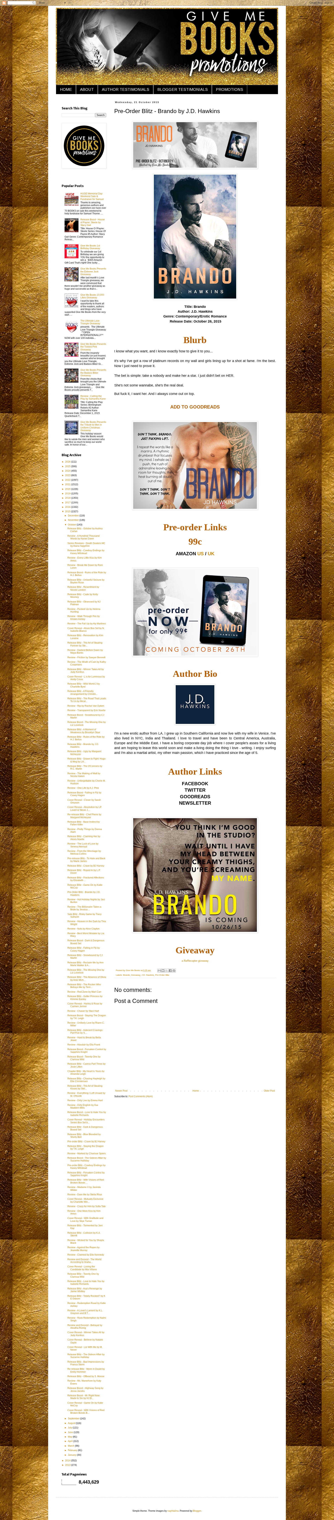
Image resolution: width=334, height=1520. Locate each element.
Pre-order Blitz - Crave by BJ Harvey (86, 1141)
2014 (68, 1460)
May (70, 1436)
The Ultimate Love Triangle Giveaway (90, 322)
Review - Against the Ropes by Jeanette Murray (83, 1248)
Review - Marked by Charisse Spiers (86, 1153)
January (72, 1455)
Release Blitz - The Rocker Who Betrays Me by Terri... (84, 986)
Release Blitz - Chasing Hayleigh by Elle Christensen (86, 1080)
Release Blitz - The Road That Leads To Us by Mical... (86, 700)
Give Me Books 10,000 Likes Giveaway (92, 296)
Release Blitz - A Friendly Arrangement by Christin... (82, 692)
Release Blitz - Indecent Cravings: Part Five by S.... (85, 1031)
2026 (68, 461)
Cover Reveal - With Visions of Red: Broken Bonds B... (86, 1411)
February (73, 1450)
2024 (68, 470)
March (71, 1445)
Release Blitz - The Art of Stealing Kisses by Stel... (84, 1087)
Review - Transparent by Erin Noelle (86, 710)
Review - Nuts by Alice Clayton (83, 928)
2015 (68, 511)
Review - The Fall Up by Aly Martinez (86, 623)
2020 (68, 489)
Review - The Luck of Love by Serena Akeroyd (82, 845)
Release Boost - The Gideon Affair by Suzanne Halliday (86, 1159)
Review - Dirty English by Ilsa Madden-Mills (82, 1106)
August (72, 1423)
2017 (68, 502)
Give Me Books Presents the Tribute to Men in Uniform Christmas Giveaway (93, 426)
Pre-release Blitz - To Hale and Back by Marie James (86, 860)
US (200, 553)
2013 (68, 1465)
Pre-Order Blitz (162, 975)
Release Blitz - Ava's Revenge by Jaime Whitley (84, 1290)
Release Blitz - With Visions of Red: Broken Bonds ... (85, 1181)
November (73, 520)
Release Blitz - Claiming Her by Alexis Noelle (83, 837)
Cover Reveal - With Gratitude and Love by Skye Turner (85, 1219)
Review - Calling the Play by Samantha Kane (93, 397)
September (74, 1418)
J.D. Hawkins (147, 975)
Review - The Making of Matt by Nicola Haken (83, 775)
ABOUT (87, 89)
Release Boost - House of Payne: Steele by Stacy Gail (92, 222)
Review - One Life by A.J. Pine (83, 788)
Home (196, 1090)
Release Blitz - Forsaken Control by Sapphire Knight (86, 1174)
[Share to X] (167, 970)
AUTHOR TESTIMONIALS (125, 89)
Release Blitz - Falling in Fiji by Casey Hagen (83, 949)
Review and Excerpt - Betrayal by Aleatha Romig (84, 1326)
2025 (68, 466)
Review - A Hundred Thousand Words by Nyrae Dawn (83, 537)
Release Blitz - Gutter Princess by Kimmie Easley (84, 997)
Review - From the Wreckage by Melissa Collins (84, 852)
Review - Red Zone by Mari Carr (84, 991)
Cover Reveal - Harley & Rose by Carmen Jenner (84, 1005)
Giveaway (135, 975)
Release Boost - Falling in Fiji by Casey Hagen (84, 794)
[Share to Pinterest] (174, 970)
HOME (66, 89)
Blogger (197, 1511)
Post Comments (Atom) (141, 1096)
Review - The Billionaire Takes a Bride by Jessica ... (84, 908)
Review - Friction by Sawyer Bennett (86, 657)
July (70, 1427)
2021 (68, 484)
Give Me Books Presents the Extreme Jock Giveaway (93, 271)
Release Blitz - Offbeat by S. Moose (85, 1376)
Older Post (269, 1090)
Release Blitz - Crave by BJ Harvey (85, 865)
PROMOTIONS (229, 89)
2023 (68, 475)
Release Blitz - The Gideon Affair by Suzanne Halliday (86, 1356)
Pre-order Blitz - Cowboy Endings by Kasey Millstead (86, 1166)
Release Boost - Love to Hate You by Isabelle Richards (86, 1113)
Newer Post (121, 1090)
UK (211, 553)
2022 (68, 480)
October (72, 524)
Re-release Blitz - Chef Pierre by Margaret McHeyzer (84, 816)
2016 (68, 507)
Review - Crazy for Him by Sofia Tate (86, 1206)
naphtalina (173, 1511)
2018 (68, 498)
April (70, 1441)
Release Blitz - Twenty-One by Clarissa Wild (83, 1275)
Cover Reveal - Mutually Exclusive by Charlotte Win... (85, 1200)
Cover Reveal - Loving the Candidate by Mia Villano (82, 1268)
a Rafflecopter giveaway (195, 960)
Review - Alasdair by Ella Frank (83, 1044)
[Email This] (159, 970)
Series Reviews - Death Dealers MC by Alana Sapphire (86, 544)
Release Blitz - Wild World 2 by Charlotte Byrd (83, 685)
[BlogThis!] (163, 970)
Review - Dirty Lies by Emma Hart (85, 1100)
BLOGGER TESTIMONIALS (182, 89)
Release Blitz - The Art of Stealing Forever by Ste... (84, 644)
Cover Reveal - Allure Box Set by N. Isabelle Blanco (86, 629)
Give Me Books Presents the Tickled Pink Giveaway (93, 347)
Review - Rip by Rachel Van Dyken (85, 706)
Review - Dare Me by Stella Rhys (84, 1194)
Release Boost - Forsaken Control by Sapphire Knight (86, 1050)
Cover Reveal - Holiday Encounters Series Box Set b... (86, 1121)
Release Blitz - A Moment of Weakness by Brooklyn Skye (83, 731)
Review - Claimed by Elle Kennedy (85, 1254)
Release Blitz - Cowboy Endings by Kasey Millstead (85, 551)
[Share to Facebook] (170, 970)
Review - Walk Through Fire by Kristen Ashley (83, 617)
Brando (126, 975)
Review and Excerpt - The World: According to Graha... (84, 1260)
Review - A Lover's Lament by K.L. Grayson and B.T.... (85, 1312)
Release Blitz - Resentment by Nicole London (83, 588)
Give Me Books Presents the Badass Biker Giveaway (93, 373)
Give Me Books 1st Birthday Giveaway (90, 247)
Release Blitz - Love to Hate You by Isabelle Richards (85, 1282)
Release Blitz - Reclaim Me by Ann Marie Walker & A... (85, 964)
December (73, 515)
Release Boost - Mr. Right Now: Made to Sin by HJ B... (83, 1397)
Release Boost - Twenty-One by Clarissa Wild (84, 1058)
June (71, 1432)
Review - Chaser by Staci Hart (83, 1011)
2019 (68, 493)
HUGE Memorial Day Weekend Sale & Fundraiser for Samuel (92, 196)
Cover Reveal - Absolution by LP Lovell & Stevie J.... (84, 808)
